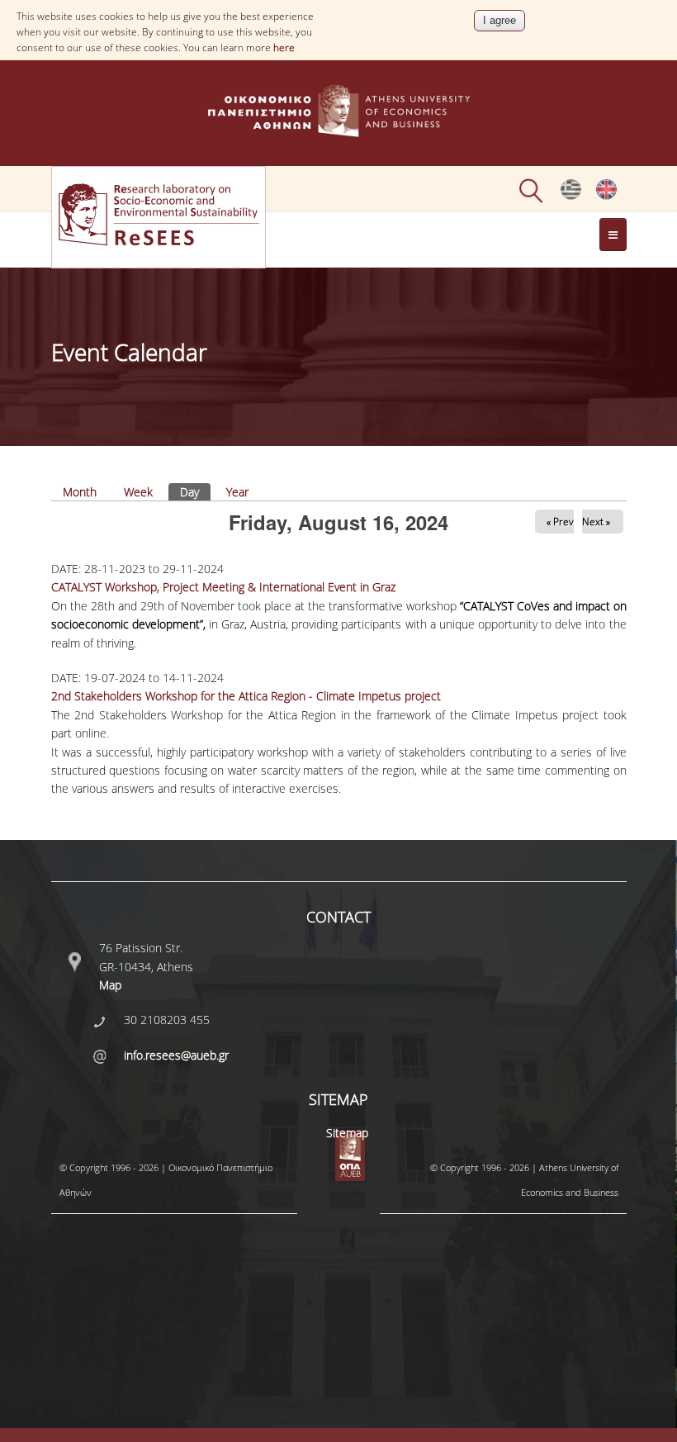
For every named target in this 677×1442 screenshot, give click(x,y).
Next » (596, 522)
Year (237, 492)
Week (138, 492)
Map (110, 985)
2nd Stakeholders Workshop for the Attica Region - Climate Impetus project (246, 696)
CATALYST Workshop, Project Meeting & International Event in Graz (223, 587)
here (284, 47)
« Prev (560, 522)
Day (195, 492)
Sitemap (347, 1133)
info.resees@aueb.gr (176, 1055)
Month (80, 492)
